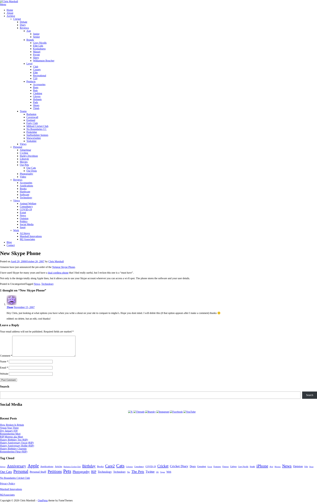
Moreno (278, 467)
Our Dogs (31, 170)
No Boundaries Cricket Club (15, 478)
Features (217, 466)
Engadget (201, 466)
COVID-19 (26, 209)
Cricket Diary (179, 466)
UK (157, 472)
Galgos (233, 466)
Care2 (110, 466)
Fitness (225, 466)
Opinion (24, 218)
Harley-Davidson (29, 155)
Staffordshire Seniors (37, 135)
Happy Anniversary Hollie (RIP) (17, 445)
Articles (58, 466)
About (10, 13)
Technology (26, 197)
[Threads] (139, 411)
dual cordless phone (58, 272)
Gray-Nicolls (40, 42)
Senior (36, 36)
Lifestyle (24, 158)
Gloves (36, 96)
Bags (35, 87)
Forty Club (32, 123)
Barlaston (31, 114)
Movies (24, 161)
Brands (30, 39)
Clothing (37, 93)
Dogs (193, 466)
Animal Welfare (28, 203)
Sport (22, 227)
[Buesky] (150, 411)
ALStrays (25, 233)
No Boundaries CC (36, 129)
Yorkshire (31, 141)
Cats (120, 465)
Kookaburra (39, 48)
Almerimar (25, 150)
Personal (17, 147)
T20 (35, 78)
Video (23, 176)
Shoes (36, 105)
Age (28, 30)
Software (24, 194)
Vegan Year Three (9, 427)
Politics (23, 221)
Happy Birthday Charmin (13, 448)
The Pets (137, 472)
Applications (26, 185)
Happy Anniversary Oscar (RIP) (17, 442)
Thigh (36, 108)
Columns (129, 467)
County (37, 69)
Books (23, 188)
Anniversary (16, 466)
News (23, 215)
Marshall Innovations (31, 236)
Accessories (39, 84)
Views (23, 144)
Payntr (36, 54)
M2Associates (7, 494)
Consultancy (26, 206)
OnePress (43, 500)
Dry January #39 (9, 430)
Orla (306, 466)
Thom (10, 307)
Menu (3, 4)
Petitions (55, 471)
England (30, 120)
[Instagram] (163, 411)
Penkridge (31, 132)
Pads (35, 102)
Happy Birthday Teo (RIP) (14, 439)
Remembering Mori (10, 433)
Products (30, 81)
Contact (11, 245)
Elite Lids (38, 45)
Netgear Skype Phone (63, 267)
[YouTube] (189, 411)
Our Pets (24, 164)
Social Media (27, 224)
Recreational (39, 75)
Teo (128, 472)
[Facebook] (176, 411)
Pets (67, 471)
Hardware (25, 191)
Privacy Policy (7, 483)
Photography (26, 173)
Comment (6, 355)
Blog (9, 242)
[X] (130, 411)
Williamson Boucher (43, 60)
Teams (23, 111)
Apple (33, 465)
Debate (23, 22)
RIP (93, 471)
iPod (271, 467)
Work (16, 230)
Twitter (150, 471)
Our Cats (31, 167)
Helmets (37, 99)
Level (29, 63)
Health (252, 467)
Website (4, 373)
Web (168, 471)
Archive (11, 16)
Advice (2, 467)
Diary (23, 24)
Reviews (24, 27)
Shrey (36, 57)
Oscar (311, 467)
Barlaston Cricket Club (72, 467)
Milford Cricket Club (37, 126)
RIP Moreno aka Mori (11, 436)
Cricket (17, 19)
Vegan (162, 472)
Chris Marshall (56, 261)
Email (4, 367)
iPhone (262, 466)
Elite (35, 72)
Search (309, 395)
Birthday (89, 466)
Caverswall (32, 117)
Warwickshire (33, 138)
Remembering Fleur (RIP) (13, 451)
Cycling (24, 153)
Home (10, 10)
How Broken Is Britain (12, 424)
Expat (23, 212)
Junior (36, 33)
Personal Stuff (38, 471)
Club (35, 66)
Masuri (36, 51)
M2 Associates (27, 239)
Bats (35, 90)
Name (4, 361)
